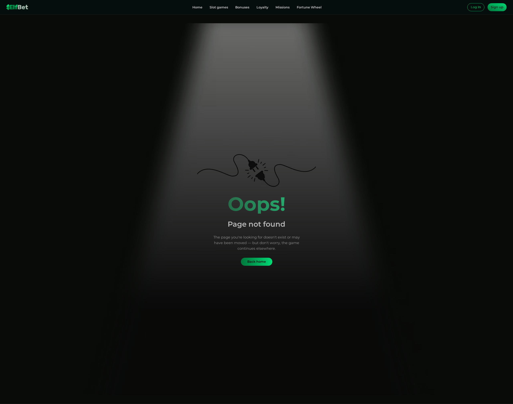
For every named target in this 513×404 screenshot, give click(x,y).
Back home (256, 262)
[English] (463, 7)
